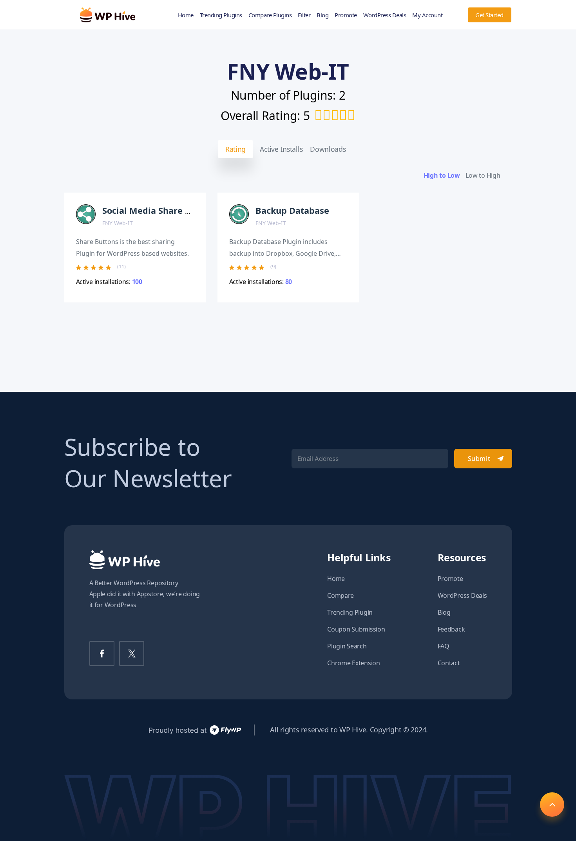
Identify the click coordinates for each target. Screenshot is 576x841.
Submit (479, 458)
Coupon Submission (356, 629)
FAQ (443, 646)
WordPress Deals (384, 14)
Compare (340, 595)
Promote (346, 14)
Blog (322, 14)
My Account (427, 14)
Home (186, 14)
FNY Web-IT (117, 223)
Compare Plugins (270, 14)
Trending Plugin (350, 612)
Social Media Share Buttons (160, 210)
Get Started (489, 14)
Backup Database (292, 210)
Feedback (451, 629)
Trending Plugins (221, 14)
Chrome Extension (353, 663)
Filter (304, 14)
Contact (449, 663)
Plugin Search (347, 646)
